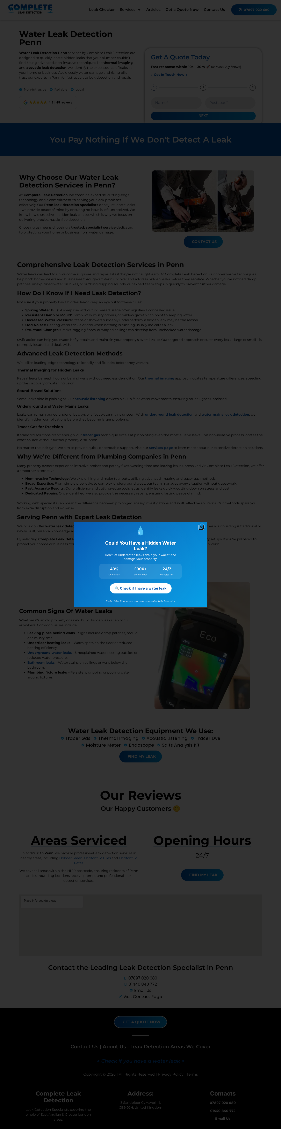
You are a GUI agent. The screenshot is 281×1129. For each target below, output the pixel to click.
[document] (140, 564)
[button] (201, 527)
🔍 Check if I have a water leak (140, 588)
